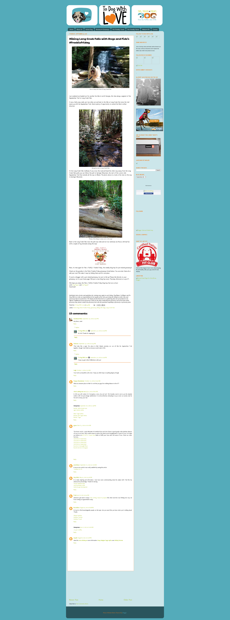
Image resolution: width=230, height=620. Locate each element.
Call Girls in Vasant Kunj (88, 435)
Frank (75, 495)
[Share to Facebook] (103, 305)
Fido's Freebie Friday (85, 307)
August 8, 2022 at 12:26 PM (84, 538)
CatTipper (85, 285)
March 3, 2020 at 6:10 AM (84, 425)
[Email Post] (94, 305)
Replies (77, 327)
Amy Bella (76, 477)
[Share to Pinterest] (104, 305)
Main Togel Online (78, 413)
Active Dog (89, 29)
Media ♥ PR (145, 29)
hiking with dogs (101, 307)
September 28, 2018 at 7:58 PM (88, 406)
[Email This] (97, 305)
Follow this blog (148, 193)
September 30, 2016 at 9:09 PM (98, 331)
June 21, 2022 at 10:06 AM (86, 527)
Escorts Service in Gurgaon (81, 448)
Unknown (76, 343)
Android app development (80, 487)
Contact (155, 29)
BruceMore (77, 507)
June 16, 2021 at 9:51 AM (83, 495)
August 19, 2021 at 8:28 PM (87, 507)
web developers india (79, 485)
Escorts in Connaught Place (81, 446)
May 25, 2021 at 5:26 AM (86, 477)
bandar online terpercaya (80, 408)
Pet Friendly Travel (118, 29)
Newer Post (73, 600)
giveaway (93, 307)
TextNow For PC (78, 469)
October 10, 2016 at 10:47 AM (92, 381)
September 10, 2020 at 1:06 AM (88, 465)
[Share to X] (101, 305)
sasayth (75, 538)
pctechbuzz (77, 465)
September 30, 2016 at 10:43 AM (87, 343)
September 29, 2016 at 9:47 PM (91, 318)
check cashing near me (80, 391)
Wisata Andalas (78, 515)
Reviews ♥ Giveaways (102, 29)
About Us (79, 29)
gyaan (75, 425)
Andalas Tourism (78, 517)
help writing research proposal (98, 498)
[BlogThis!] (99, 305)
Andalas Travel (78, 519)
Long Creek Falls (110, 307)
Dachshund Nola (78, 318)
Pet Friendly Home (133, 29)
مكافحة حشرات (78, 530)
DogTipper (75, 285)
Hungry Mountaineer (79, 381)
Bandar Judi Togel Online (80, 415)
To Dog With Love (83, 331)
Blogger (125, 613)
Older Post (128, 600)
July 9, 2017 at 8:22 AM (92, 391)
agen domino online (79, 410)
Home (71, 29)
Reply (75, 324)
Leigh (75, 370)
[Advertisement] (100, 585)
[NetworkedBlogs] (148, 191)
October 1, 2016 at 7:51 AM (83, 370)
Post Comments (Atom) (82, 604)
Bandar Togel (77, 417)
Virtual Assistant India (79, 483)
